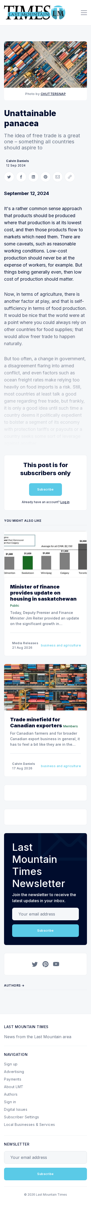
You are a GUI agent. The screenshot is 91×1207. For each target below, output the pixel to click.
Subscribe (45, 489)
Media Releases (25, 643)
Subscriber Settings (21, 1117)
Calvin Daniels (17, 161)
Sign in (10, 1102)
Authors (11, 1094)
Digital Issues (15, 1109)
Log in (65, 502)
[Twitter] (35, 964)
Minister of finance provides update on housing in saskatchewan (43, 593)
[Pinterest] (45, 964)
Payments (12, 1079)
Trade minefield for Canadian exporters (36, 722)
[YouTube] (56, 964)
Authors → (14, 985)
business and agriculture (61, 645)
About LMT (14, 1087)
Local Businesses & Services (29, 1124)
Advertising (14, 1071)
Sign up (11, 1064)
